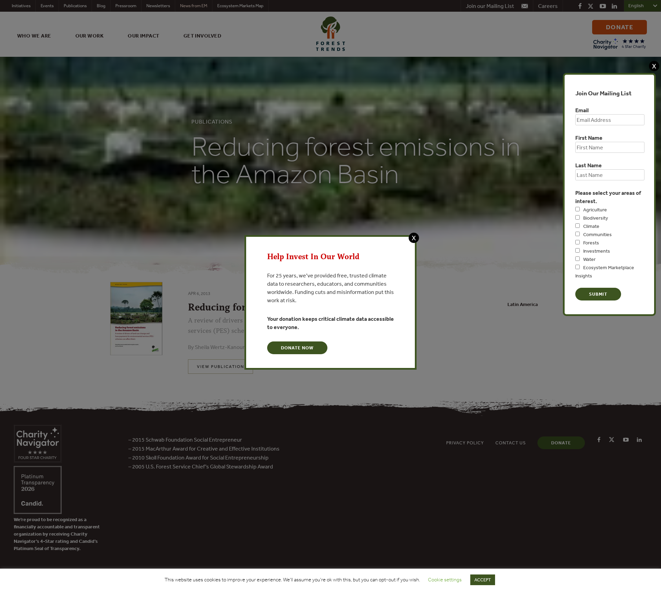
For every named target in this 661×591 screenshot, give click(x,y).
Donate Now (297, 348)
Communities (597, 234)
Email (582, 110)
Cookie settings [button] (445, 580)
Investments (596, 251)
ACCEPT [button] (482, 580)
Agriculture (595, 210)
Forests (591, 243)
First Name (588, 137)
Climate (591, 226)
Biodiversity (595, 218)
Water (589, 259)
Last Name (588, 165)
